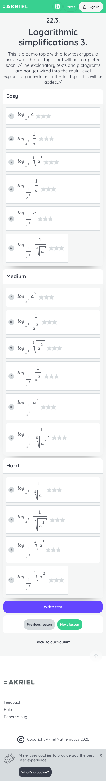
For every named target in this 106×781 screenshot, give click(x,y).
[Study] (57, 6)
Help (8, 709)
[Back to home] (15, 7)
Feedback (12, 702)
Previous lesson (39, 624)
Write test (53, 606)
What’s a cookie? (35, 772)
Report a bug (15, 716)
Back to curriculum (53, 642)
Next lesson (69, 624)
